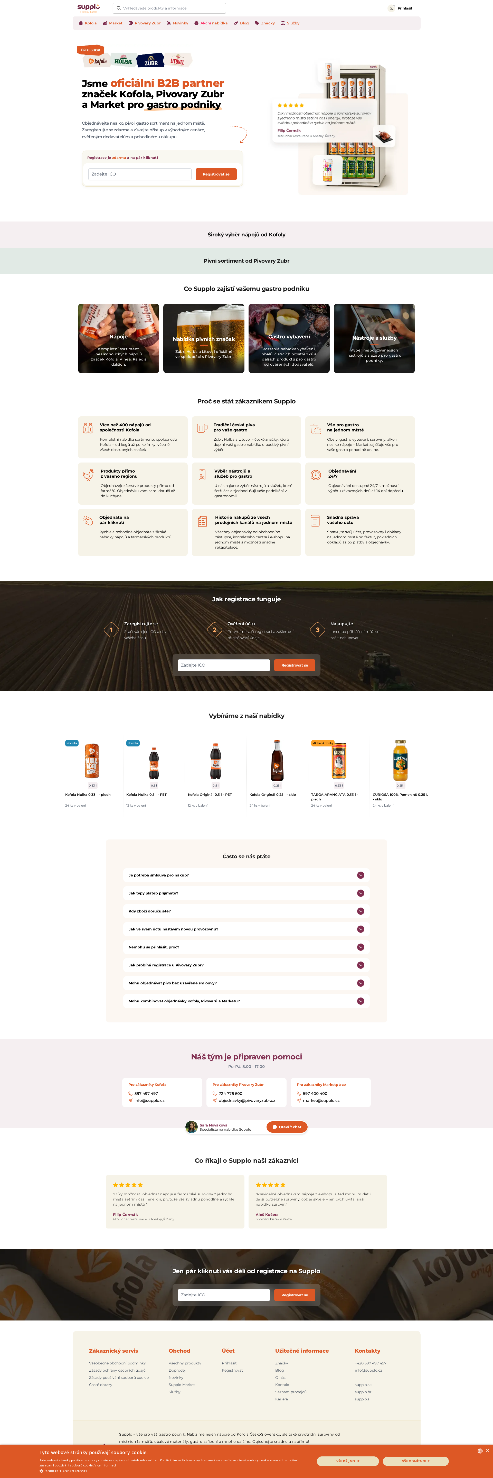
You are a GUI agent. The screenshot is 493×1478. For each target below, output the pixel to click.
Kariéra (281, 1399)
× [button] (487, 1451)
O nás (280, 1377)
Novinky (176, 1377)
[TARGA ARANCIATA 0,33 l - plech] (339, 760)
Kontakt (282, 1384)
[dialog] (246, 1461)
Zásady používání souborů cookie (119, 1377)
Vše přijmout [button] (348, 1461)
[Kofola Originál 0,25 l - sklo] (277, 760)
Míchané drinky (322, 743)
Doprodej (177, 1370)
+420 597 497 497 (370, 1363)
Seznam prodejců (291, 1392)
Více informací (105, 1465)
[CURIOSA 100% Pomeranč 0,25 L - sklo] (400, 760)
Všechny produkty (185, 1363)
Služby (175, 1392)
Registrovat (232, 1370)
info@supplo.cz (368, 1370)
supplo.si (363, 1399)
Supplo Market (182, 1384)
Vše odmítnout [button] (416, 1461)
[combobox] (480, 1451)
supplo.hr (363, 1392)
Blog (279, 1370)
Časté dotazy (100, 1384)
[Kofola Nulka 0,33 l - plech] (92, 760)
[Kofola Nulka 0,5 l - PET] (154, 760)
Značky (281, 1363)
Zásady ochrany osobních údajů (117, 1370)
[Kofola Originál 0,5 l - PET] (215, 760)
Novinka (72, 743)
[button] (173, 1471)
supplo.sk (363, 1384)
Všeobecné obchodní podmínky (117, 1363)
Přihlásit (229, 1363)
